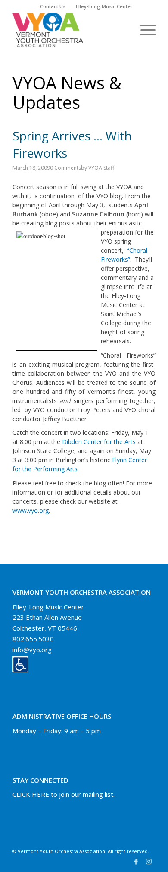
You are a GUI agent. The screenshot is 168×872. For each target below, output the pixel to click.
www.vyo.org (30, 510)
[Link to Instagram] (149, 861)
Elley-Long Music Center (104, 6)
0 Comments (65, 167)
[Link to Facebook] (136, 861)
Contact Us (52, 6)
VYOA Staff (101, 167)
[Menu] (144, 30)
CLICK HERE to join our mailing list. (63, 794)
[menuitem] (53, 6)
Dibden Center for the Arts (99, 442)
